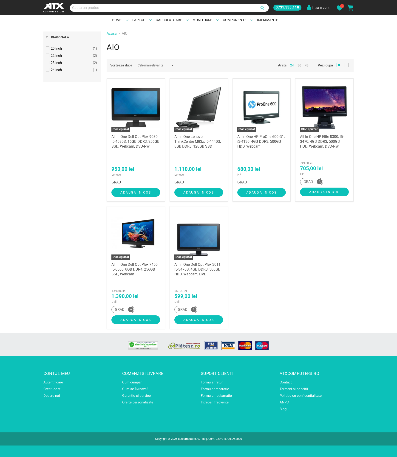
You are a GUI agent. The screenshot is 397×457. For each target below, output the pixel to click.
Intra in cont (320, 7)
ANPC (284, 402)
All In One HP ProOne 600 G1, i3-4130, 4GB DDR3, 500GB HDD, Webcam (261, 141)
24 (292, 65)
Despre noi (51, 396)
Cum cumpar (132, 382)
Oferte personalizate (137, 402)
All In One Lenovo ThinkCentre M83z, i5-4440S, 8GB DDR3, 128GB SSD (197, 141)
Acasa (112, 33)
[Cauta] (263, 8)
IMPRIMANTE (267, 20)
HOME (117, 20)
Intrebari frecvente (215, 402)
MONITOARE (202, 20)
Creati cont (51, 389)
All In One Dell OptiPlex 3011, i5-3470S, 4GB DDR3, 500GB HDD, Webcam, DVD (197, 269)
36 (299, 65)
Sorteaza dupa (121, 65)
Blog (283, 409)
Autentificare (53, 382)
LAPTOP (138, 20)
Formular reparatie (215, 389)
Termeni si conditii (294, 389)
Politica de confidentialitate (301, 396)
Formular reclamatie (216, 396)
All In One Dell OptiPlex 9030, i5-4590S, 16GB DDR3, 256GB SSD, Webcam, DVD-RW (135, 141)
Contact (286, 382)
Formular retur (212, 382)
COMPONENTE (235, 20)
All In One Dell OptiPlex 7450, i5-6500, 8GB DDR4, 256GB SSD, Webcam (134, 269)
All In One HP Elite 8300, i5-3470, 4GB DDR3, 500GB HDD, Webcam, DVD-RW (322, 141)
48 (307, 65)
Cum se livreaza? (135, 389)
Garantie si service (136, 396)
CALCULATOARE (169, 20)
